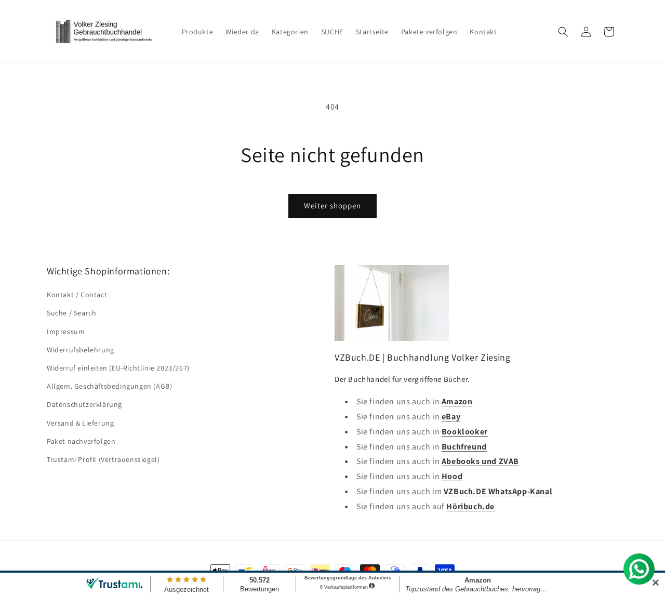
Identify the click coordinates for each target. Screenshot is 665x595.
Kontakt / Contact (77, 294)
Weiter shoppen (332, 205)
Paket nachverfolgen (81, 441)
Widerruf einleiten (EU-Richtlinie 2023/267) (118, 368)
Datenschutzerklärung (84, 404)
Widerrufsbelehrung (80, 349)
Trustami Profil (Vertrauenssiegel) (103, 459)
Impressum (66, 331)
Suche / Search (71, 313)
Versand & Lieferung (80, 423)
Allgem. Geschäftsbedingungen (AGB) (109, 386)
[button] (563, 31)
